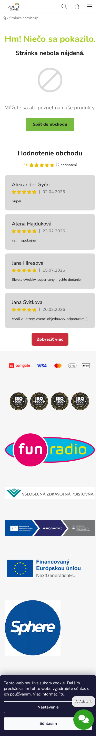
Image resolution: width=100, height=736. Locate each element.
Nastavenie (48, 707)
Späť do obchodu (50, 124)
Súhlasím (48, 723)
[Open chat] (83, 718)
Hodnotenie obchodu (50, 153)
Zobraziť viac (50, 339)
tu (62, 694)
